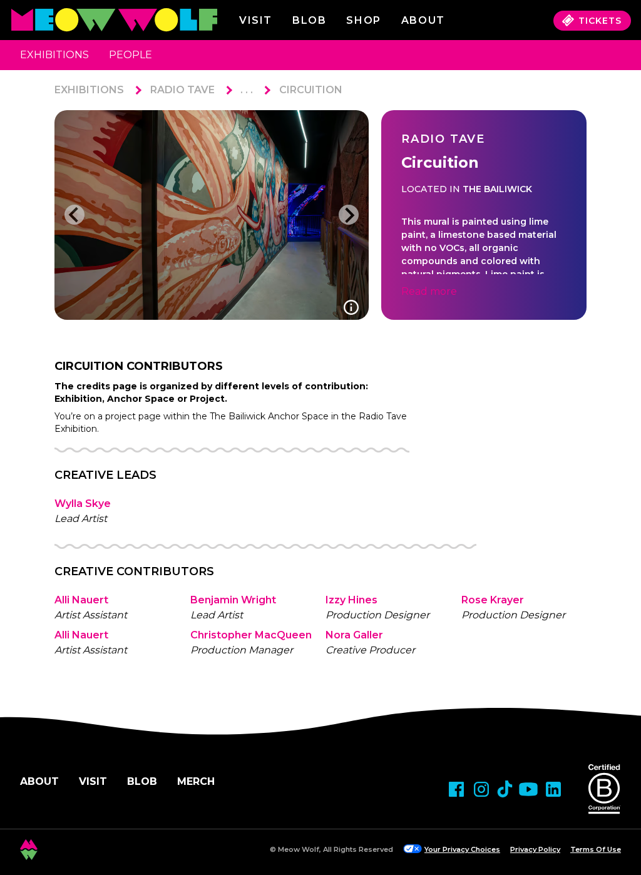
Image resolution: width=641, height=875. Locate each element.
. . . (246, 90)
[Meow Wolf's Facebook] (456, 789)
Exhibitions (54, 55)
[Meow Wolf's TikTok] (504, 788)
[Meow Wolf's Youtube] (528, 789)
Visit (255, 20)
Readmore (429, 291)
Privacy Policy (535, 849)
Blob (309, 20)
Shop (363, 20)
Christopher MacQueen (251, 635)
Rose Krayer (492, 600)
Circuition (310, 90)
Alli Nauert (81, 600)
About (39, 781)
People (130, 55)
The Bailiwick (497, 189)
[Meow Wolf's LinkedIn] (553, 789)
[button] (74, 215)
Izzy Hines (351, 600)
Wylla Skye (82, 503)
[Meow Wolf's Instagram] (481, 789)
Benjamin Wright (233, 600)
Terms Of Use (595, 849)
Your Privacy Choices (462, 849)
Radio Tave (182, 90)
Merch (196, 781)
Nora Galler (354, 635)
